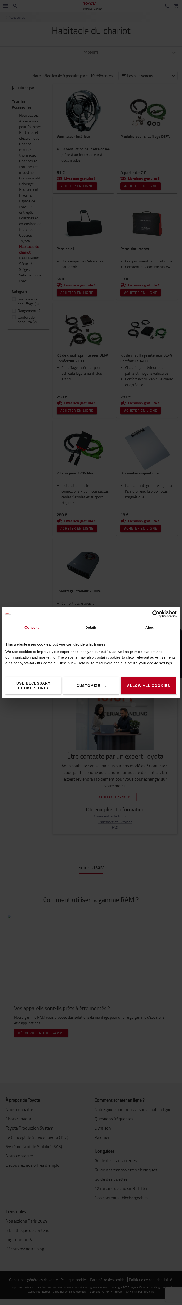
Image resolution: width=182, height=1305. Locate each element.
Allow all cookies (148, 686)
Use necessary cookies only (33, 685)
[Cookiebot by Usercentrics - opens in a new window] (156, 614)
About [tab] (150, 627)
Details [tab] (91, 627)
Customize (88, 686)
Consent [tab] (31, 627)
